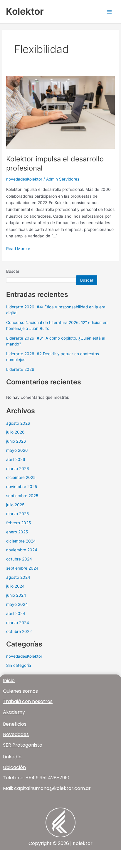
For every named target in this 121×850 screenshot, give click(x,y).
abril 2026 (15, 459)
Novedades (16, 734)
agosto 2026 (18, 423)
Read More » (18, 248)
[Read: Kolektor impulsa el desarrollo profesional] (60, 112)
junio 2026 (16, 441)
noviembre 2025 (21, 486)
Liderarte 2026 (20, 369)
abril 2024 (15, 613)
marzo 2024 (17, 622)
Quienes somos (20, 691)
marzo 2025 (17, 513)
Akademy (14, 712)
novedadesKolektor (24, 179)
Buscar (12, 271)
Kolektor (25, 11)
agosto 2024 (18, 577)
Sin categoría (18, 665)
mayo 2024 (17, 604)
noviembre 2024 (21, 550)
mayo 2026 (17, 450)
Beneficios (14, 724)
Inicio (9, 680)
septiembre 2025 (22, 495)
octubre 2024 (19, 559)
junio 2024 (16, 595)
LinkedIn (12, 756)
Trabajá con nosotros (28, 701)
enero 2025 (17, 532)
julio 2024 (15, 586)
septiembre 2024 (22, 568)
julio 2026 (15, 432)
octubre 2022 (19, 631)
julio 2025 (15, 504)
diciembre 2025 (21, 477)
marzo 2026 (17, 468)
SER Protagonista (22, 745)
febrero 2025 (18, 522)
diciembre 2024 (21, 541)
